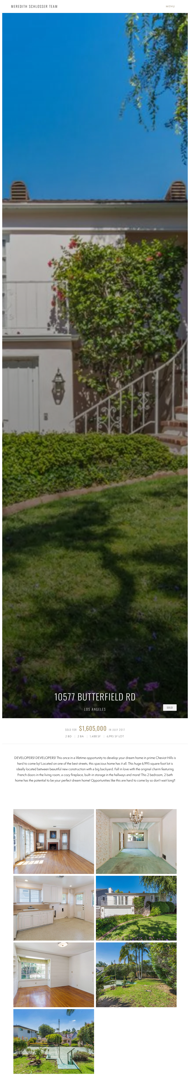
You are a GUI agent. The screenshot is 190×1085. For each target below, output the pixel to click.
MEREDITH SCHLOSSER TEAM (34, 6)
